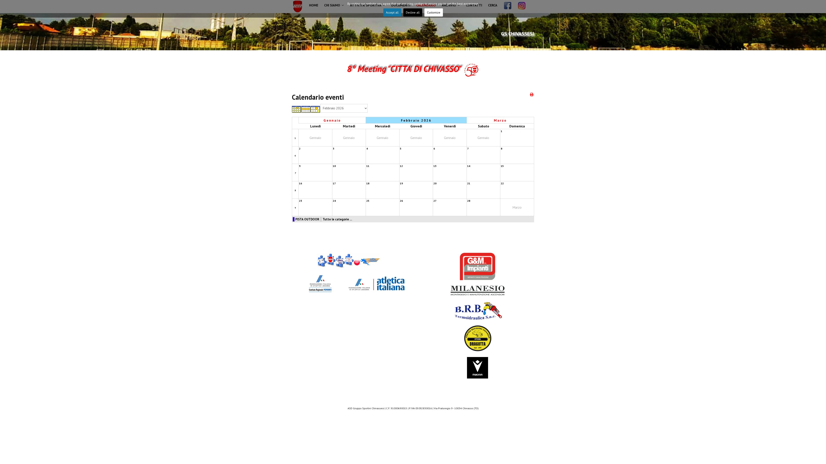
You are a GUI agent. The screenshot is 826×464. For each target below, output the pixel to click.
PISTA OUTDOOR (307, 219)
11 (367, 166)
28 (468, 200)
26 (401, 200)
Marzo (500, 120)
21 (468, 183)
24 (334, 200)
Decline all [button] (413, 12)
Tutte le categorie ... (337, 219)
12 (401, 166)
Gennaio (332, 120)
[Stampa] (532, 94)
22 (502, 183)
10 (334, 166)
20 (434, 183)
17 (334, 183)
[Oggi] (315, 109)
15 (502, 166)
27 (434, 200)
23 (300, 200)
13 (434, 166)
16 (300, 183)
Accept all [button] (392, 12)
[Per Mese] (296, 109)
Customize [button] (433, 12)
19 (401, 183)
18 (367, 183)
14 (468, 166)
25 (367, 200)
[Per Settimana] (306, 109)
